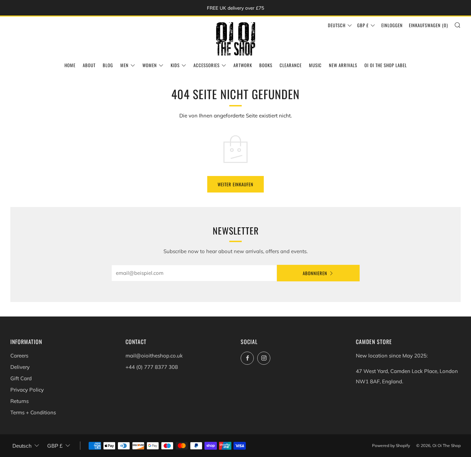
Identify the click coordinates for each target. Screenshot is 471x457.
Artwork (242, 65)
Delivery (20, 367)
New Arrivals (343, 65)
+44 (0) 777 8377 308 (152, 367)
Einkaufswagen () (428, 25)
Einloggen (392, 25)
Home (70, 65)
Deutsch (336, 25)
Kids (175, 65)
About (89, 65)
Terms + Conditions (33, 412)
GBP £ (363, 25)
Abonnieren (315, 273)
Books (265, 65)
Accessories (206, 65)
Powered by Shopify (391, 445)
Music (315, 65)
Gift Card (21, 378)
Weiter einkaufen (235, 184)
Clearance (291, 65)
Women (149, 65)
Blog (108, 65)
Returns (19, 401)
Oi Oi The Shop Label (385, 65)
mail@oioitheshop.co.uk (154, 355)
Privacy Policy (27, 389)
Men (124, 65)
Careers (19, 355)
